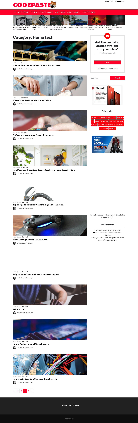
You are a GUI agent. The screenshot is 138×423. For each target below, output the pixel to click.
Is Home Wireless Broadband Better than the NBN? (37, 65)
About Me (109, 1)
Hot (93, 121)
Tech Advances (110, 125)
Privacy (64, 405)
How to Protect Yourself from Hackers (31, 344)
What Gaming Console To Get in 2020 (30, 240)
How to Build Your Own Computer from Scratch (35, 379)
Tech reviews (103, 128)
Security (101, 125)
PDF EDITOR (19, 309)
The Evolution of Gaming (42, 12)
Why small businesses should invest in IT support (36, 274)
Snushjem (109, 215)
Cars (103, 117)
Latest (97, 121)
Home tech (24, 63)
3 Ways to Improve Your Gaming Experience (33, 135)
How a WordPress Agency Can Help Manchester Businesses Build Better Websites (107, 232)
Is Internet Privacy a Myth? (67, 12)
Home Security (88, 12)
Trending (112, 128)
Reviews (94, 125)
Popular (120, 121)
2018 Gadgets (95, 117)
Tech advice (119, 125)
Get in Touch (120, 1)
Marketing (104, 121)
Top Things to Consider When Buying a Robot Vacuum (38, 205)
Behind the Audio (21, 12)
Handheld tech (111, 117)
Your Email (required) (107, 53)
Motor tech (112, 121)
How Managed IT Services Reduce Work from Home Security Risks (44, 170)
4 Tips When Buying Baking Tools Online (32, 100)
